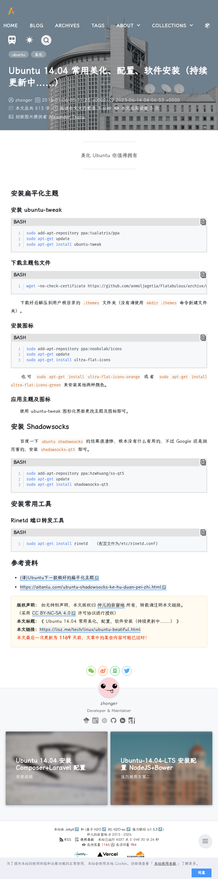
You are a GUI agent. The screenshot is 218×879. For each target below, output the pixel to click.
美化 (39, 54)
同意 (201, 873)
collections (170, 25)
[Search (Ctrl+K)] (46, 40)
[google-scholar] (86, 720)
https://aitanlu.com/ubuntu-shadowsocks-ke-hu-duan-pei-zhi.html (90, 587)
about (126, 25)
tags (98, 25)
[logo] (11, 12)
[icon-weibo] (103, 671)
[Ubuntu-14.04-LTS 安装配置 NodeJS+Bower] (161, 768)
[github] (113, 720)
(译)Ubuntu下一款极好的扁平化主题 (57, 577)
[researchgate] (95, 720)
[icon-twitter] (127, 671)
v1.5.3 (153, 829)
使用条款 (87, 840)
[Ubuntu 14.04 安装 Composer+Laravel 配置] (57, 768)
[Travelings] (12, 42)
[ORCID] (104, 720)
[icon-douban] (115, 671)
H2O (97, 829)
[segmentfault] (132, 720)
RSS (67, 840)
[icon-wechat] (91, 671)
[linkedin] (123, 720)
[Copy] (203, 222)
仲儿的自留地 (111, 605)
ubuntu (18, 54)
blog (36, 25)
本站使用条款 (165, 863)
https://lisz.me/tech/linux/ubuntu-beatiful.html (90, 629)
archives (67, 25)
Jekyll (69, 829)
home (10, 25)
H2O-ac (120, 829)
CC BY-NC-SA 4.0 (51, 613)
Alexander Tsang (67, 116)
